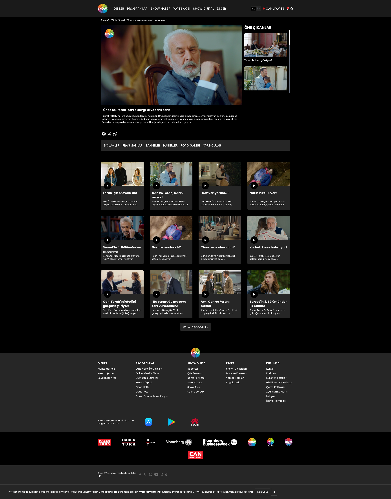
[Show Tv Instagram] (150, 474)
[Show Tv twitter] (145, 474)
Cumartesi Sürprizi (147, 378)
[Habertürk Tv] (128, 442)
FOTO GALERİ (190, 145)
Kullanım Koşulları (276, 378)
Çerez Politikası (108, 491)
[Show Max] (289, 442)
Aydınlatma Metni (149, 491)
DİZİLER (119, 8)
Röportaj (192, 369)
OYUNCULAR (212, 145)
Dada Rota (142, 391)
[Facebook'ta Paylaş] (104, 134)
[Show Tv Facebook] (140, 474)
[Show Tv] (103, 8)
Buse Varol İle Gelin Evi (149, 369)
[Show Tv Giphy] (162, 474)
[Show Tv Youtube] (156, 474)
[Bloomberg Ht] (179, 442)
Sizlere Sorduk (195, 391)
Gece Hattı (142, 387)
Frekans (271, 373)
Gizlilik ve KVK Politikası (279, 382)
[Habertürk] (104, 442)
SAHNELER (153, 145)
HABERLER (170, 145)
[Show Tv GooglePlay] (172, 422)
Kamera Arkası (196, 378)
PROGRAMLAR (137, 8)
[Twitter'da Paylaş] (109, 134)
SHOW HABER (160, 8)
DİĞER (221, 8)
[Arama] (291, 8)
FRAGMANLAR (132, 145)
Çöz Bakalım (194, 373)
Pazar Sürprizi (144, 382)
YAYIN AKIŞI (181, 8)
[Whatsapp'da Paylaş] (115, 134)
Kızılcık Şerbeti (106, 373)
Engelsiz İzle (233, 382)
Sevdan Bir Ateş (107, 378)
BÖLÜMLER (111, 145)
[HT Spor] (150, 442)
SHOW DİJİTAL (203, 8)
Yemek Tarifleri (235, 378)
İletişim (270, 396)
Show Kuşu (193, 387)
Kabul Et (262, 492)
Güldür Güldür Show (147, 373)
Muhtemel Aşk (106, 369)
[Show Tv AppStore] (148, 422)
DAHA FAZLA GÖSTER (195, 327)
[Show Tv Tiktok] (166, 474)
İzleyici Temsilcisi (276, 401)
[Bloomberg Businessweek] (220, 442)
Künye (270, 369)
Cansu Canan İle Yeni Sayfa (152, 396)
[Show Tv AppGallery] (195, 422)
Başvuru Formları (236, 373)
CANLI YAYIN (275, 8)
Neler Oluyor (194, 382)
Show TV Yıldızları (236, 369)
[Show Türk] (270, 442)
